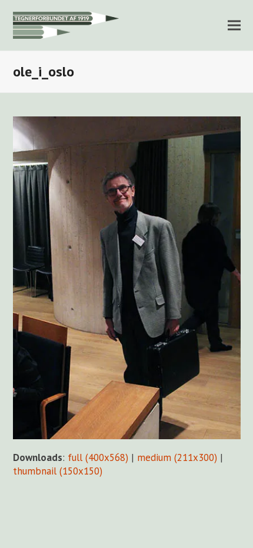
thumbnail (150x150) (57, 471)
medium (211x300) (177, 457)
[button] (234, 25)
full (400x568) (98, 457)
